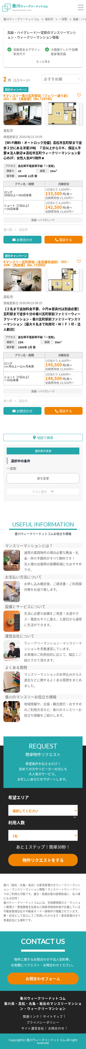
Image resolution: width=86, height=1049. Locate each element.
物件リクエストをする (43, 860)
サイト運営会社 (32, 1028)
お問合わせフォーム (43, 978)
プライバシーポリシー (43, 1022)
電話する (65, 239)
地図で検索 (45, 437)
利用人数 (16, 822)
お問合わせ (25, 239)
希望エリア (18, 797)
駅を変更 (43, 478)
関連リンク (31, 1016)
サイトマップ (53, 1016)
